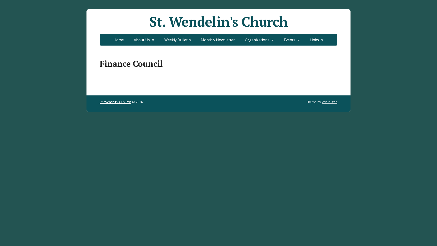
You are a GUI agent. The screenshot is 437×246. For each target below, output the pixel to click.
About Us (142, 39)
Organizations (257, 39)
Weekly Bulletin (177, 39)
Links (314, 39)
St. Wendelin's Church (218, 21)
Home (119, 39)
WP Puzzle (329, 102)
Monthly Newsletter (218, 39)
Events (289, 39)
